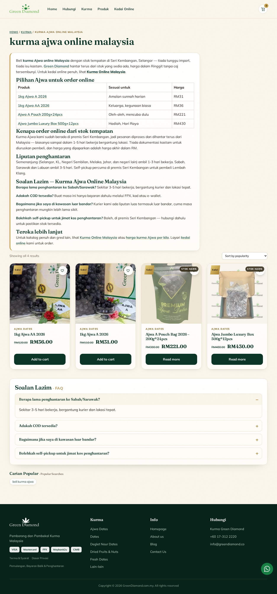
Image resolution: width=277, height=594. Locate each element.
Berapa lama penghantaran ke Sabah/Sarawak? (59, 399)
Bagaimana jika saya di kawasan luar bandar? (57, 439)
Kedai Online (124, 9)
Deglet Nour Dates (104, 544)
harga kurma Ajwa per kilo (147, 237)
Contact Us (158, 552)
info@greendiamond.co (227, 544)
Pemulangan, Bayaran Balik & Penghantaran (37, 566)
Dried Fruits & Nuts (104, 552)
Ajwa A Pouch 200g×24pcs (40, 114)
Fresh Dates (99, 559)
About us (157, 536)
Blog (153, 544)
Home (52, 9)
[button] (62, 270)
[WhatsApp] (267, 569)
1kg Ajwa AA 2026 (33, 105)
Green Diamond (56, 66)
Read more (171, 359)
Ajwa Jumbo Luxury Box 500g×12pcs (48, 123)
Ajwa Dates (99, 529)
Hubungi (69, 9)
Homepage (158, 529)
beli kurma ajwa (23, 481)
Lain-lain (97, 567)
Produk (103, 9)
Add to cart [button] (40, 359)
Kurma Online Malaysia (98, 237)
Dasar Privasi (40, 558)
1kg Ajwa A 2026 (32, 96)
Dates (94, 536)
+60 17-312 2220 (223, 536)
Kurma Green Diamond (227, 529)
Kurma (86, 9)
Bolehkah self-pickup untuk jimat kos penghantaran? (64, 453)
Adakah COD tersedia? (38, 426)
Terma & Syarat (19, 558)
